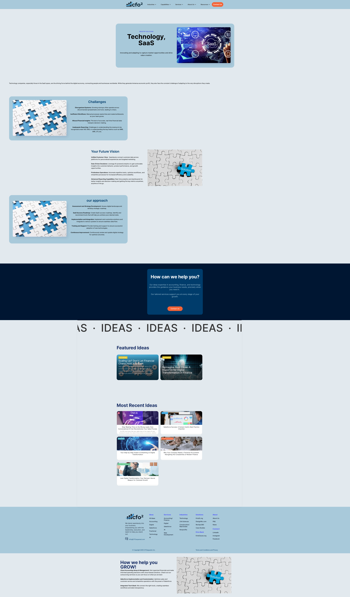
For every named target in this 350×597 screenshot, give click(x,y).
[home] (134, 4)
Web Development (168, 534)
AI (150, 537)
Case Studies (200, 528)
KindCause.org (201, 536)
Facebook (216, 539)
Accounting (153, 521)
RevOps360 (200, 525)
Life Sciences (184, 521)
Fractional (152, 531)
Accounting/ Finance (168, 519)
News (215, 525)
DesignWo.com (201, 521)
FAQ (214, 521)
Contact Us (217, 4)
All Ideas (152, 518)
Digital (151, 525)
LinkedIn (216, 532)
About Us (216, 518)
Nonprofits (183, 530)
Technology (153, 534)
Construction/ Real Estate (184, 525)
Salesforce (153, 528)
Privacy (215, 550)
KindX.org (199, 518)
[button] (151, 4)
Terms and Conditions (203, 550)
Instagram (216, 536)
